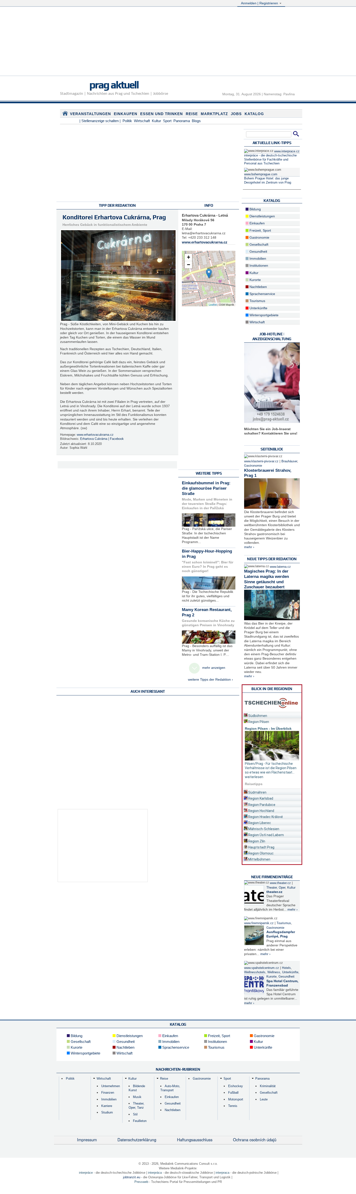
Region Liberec (259, 823)
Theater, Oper (275, 887)
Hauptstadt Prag (261, 847)
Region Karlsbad (260, 798)
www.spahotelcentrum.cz (261, 968)
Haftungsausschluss (194, 1139)
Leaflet (213, 304)
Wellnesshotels (254, 972)
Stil (135, 1114)
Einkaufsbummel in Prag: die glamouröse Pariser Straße (206, 488)
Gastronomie (258, 237)
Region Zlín (256, 841)
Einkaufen (125, 114)
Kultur (156, 121)
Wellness (273, 972)
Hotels (286, 968)
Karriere (106, 1106)
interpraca (222, 1172)
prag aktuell (114, 84)
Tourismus (256, 301)
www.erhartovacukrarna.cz (95, 434)
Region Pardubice (261, 805)
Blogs (196, 121)
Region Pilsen (258, 722)
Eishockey (235, 1086)
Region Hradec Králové (265, 817)
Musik (137, 1097)
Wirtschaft (142, 121)
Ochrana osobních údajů (254, 1139)
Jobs (236, 114)
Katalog (254, 114)
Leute (264, 1099)
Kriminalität (268, 1086)
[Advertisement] (178, 42)
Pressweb (141, 1182)
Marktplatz (214, 114)
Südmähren (257, 792)
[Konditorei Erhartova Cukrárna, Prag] (209, 274)
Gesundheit (257, 251)
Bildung (254, 209)
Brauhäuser (289, 461)
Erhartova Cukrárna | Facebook (102, 439)
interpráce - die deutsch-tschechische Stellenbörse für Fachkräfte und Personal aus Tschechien (270, 159)
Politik (127, 121)
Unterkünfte (257, 308)
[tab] (272, 715)
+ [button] (188, 257)
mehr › (249, 547)
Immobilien (257, 258)
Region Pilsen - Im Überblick (268, 728)
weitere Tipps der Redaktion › (210, 679)
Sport (167, 121)
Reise (192, 114)
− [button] (188, 265)
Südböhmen (257, 716)
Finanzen (107, 1092)
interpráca (155, 1172)
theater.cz (274, 892)
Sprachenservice (261, 294)
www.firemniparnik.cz (259, 923)
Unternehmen (110, 1086)
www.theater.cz (280, 883)
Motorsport (235, 1099)
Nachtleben (257, 287)
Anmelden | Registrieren (260, 3)
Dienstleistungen (261, 216)
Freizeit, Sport (259, 230)
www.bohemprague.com (260, 174)
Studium (107, 1112)
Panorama (181, 121)
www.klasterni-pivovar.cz (261, 461)
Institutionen (258, 265)
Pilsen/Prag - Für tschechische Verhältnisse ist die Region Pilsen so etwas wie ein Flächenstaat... (270, 768)
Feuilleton (140, 1121)
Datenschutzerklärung (136, 1139)
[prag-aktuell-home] (65, 114)
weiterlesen (254, 777)
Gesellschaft (258, 244)
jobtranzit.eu (131, 1177)
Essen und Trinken (161, 114)
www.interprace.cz (287, 151)
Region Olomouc (261, 853)
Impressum (87, 1139)
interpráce (86, 1172)
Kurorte (254, 280)
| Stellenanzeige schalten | (100, 121)
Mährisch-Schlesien (263, 829)
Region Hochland (261, 811)
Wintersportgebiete (263, 315)
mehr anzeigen (213, 668)
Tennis (232, 1106)
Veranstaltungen (90, 114)
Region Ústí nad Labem (266, 835)
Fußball (233, 1092)
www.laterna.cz (280, 566)
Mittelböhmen (259, 859)
